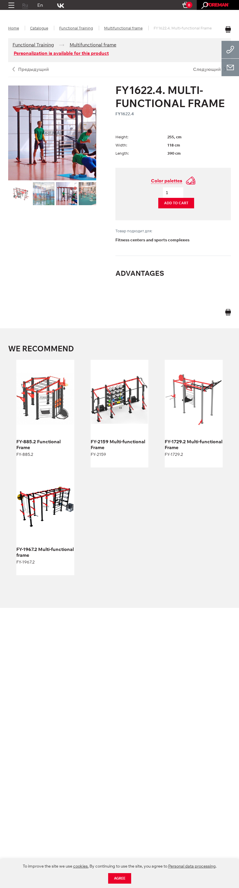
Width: (121, 145)
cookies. (81, 866)
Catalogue (39, 28)
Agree (119, 878)
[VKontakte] (60, 5)
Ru (25, 5)
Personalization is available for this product (61, 53)
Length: (122, 153)
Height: (121, 137)
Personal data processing (192, 866)
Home (13, 28)
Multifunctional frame (123, 28)
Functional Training (76, 28)
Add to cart (176, 203)
